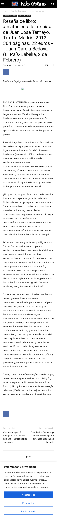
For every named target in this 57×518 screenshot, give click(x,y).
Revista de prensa (18, 11)
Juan (9, 65)
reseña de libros (37, 11)
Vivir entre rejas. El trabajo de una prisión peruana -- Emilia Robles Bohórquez (15, 437)
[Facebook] (6, 72)
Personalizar (28, 503)
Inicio (5, 11)
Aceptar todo (28, 494)
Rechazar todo (28, 511)
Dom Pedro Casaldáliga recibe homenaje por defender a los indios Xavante (42, 437)
